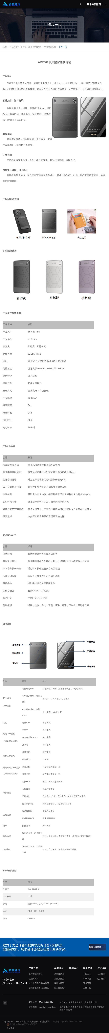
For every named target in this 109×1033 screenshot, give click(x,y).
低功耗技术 (59, 974)
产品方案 (14, 46)
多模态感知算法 (36, 974)
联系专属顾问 (94, 4)
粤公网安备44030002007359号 (23, 1024)
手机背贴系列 (50, 46)
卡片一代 (63, 46)
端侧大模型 (59, 983)
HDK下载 (87, 978)
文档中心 (87, 974)
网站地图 (10, 1027)
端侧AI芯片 (33, 978)
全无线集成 (59, 987)
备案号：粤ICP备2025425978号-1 (68, 1021)
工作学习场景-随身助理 (30, 46)
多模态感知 (59, 978)
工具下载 (87, 987)
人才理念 (101, 974)
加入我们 (101, 978)
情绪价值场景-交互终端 (39, 987)
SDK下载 (87, 983)
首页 (5, 46)
